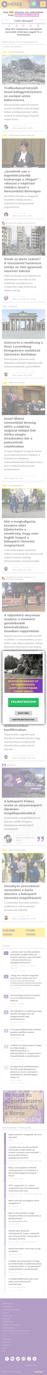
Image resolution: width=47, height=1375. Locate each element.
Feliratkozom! (23, 701)
